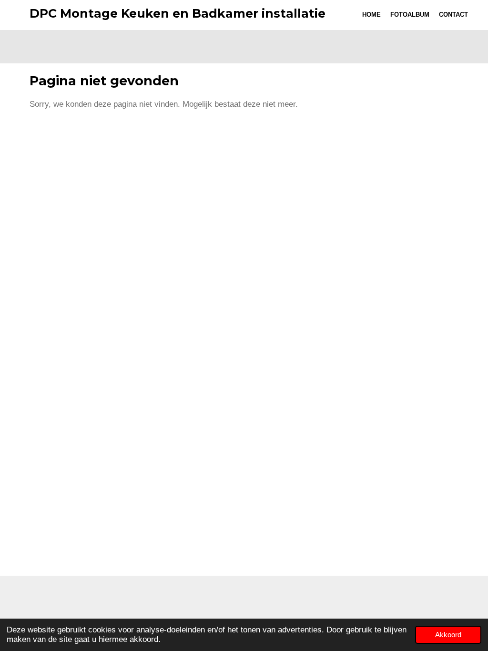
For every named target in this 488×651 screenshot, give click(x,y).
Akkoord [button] (448, 635)
